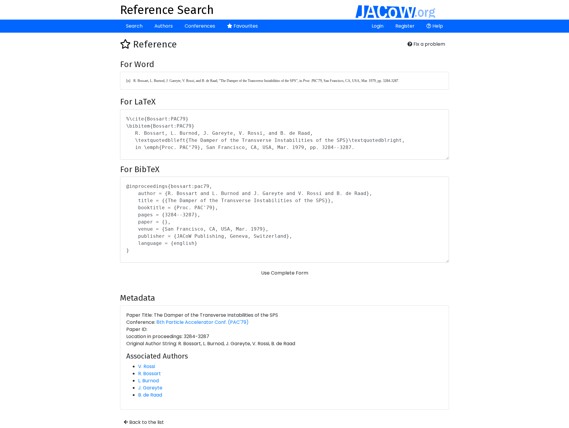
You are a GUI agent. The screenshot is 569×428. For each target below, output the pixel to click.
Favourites (245, 26)
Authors (163, 26)
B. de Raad (150, 394)
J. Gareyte (150, 387)
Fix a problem (428, 44)
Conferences (200, 26)
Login (377, 26)
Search (134, 26)
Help (437, 26)
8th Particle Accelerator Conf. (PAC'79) (202, 322)
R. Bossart (149, 373)
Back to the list (146, 422)
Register (405, 26)
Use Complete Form (284, 273)
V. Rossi (146, 366)
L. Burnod (148, 380)
